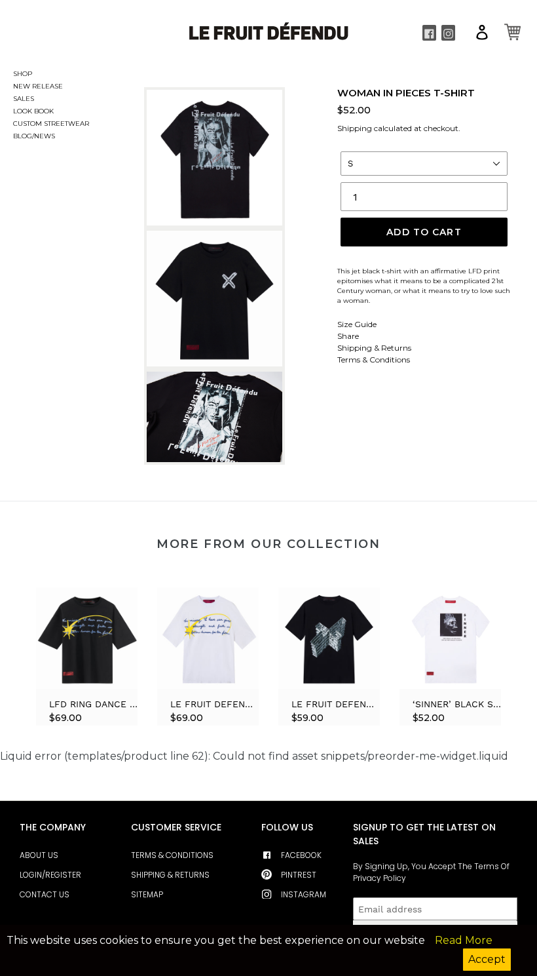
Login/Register (50, 874)
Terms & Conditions (373, 359)
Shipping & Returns (374, 348)
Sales (15, 98)
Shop (22, 73)
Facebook (301, 855)
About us (39, 855)
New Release (15, 86)
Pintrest (298, 874)
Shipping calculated (374, 128)
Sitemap (147, 894)
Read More (463, 940)
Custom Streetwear (15, 123)
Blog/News (15, 136)
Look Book (15, 111)
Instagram (303, 894)
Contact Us (44, 894)
